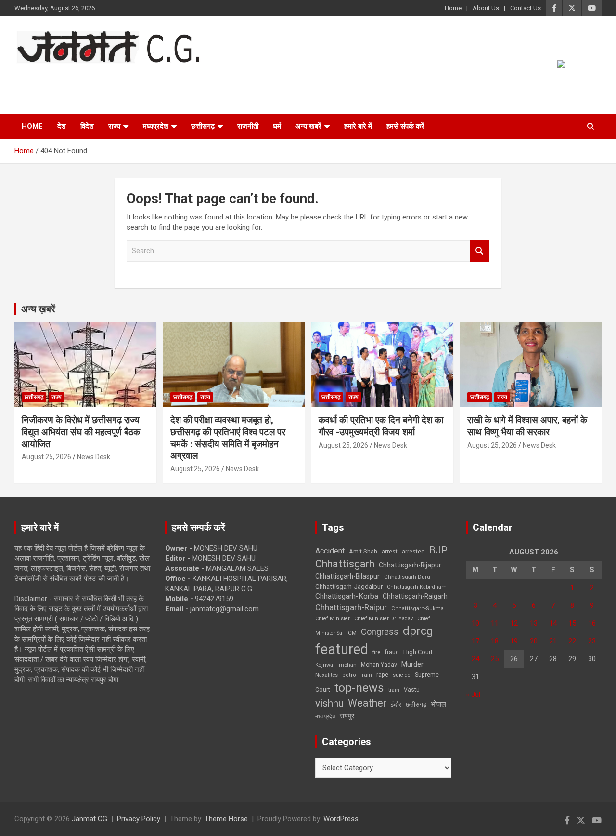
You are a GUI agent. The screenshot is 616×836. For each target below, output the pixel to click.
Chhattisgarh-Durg (407, 576)
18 (495, 641)
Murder (412, 664)
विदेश (87, 126)
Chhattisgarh (344, 564)
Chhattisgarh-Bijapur (410, 565)
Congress (379, 632)
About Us (486, 8)
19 (514, 641)
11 (495, 623)
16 (592, 623)
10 (475, 623)
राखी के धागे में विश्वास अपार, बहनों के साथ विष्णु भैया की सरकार (527, 425)
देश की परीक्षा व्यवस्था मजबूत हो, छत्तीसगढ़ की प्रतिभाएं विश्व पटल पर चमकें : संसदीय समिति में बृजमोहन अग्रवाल (227, 437)
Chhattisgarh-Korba (346, 596)
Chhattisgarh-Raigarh (415, 596)
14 (553, 623)
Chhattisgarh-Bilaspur (347, 576)
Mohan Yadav (379, 664)
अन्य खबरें (308, 126)
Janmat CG (61, 76)
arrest (390, 551)
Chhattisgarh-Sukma (417, 608)
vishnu (329, 703)
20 (534, 641)
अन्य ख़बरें (38, 309)
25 (495, 659)
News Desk (93, 457)
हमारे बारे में (358, 126)
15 (572, 623)
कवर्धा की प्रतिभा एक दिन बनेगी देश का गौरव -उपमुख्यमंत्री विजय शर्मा (381, 425)
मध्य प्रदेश (325, 716)
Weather (367, 703)
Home (453, 8)
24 (475, 659)
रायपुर (347, 716)
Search (479, 251)
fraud (392, 652)
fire (376, 652)
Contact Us (525, 8)
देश (61, 126)
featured (341, 649)
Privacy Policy (138, 818)
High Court (418, 652)
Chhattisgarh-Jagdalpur (349, 586)
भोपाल (438, 704)
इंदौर (396, 704)
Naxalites (326, 674)
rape (382, 674)
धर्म (277, 126)
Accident (330, 550)
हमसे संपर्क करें (405, 126)
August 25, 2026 (46, 457)
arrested (413, 551)
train (393, 690)
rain (367, 674)
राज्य (114, 126)
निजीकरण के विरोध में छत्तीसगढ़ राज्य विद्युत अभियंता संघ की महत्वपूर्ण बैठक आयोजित (81, 431)
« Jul (473, 694)
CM (352, 633)
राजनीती (247, 126)
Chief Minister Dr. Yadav (383, 619)
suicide (402, 675)
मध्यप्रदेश (155, 126)
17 (475, 641)
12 (514, 623)
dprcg (418, 631)
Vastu (412, 689)
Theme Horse (226, 818)
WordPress (341, 818)
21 (553, 641)
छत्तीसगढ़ (203, 126)
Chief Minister (332, 619)
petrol (350, 675)
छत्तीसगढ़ (416, 704)
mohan (348, 665)
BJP (438, 550)
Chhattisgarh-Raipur (351, 607)
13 (534, 623)
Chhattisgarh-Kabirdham (417, 587)
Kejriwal (324, 665)
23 (592, 641)
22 (572, 641)
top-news (359, 688)
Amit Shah (363, 551)
